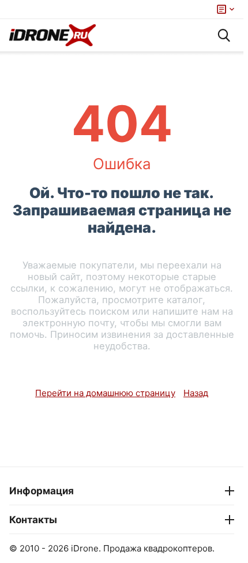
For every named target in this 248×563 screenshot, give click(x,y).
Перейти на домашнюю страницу (105, 392)
